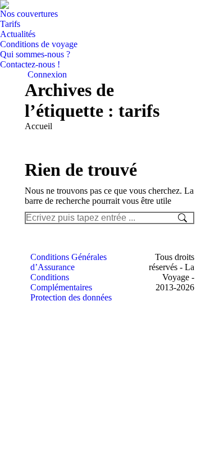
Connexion (47, 74)
